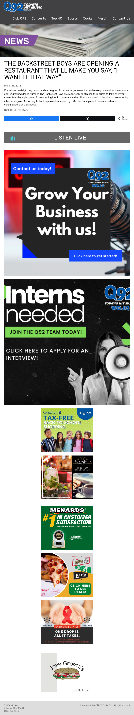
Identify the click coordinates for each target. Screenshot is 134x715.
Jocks (87, 18)
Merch (102, 18)
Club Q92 (19, 18)
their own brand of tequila (95, 97)
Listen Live (70, 137)
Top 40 (56, 18)
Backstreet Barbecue (24, 104)
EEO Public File (105, 705)
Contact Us (122, 18)
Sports (72, 18)
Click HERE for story (16, 110)
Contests (39, 18)
